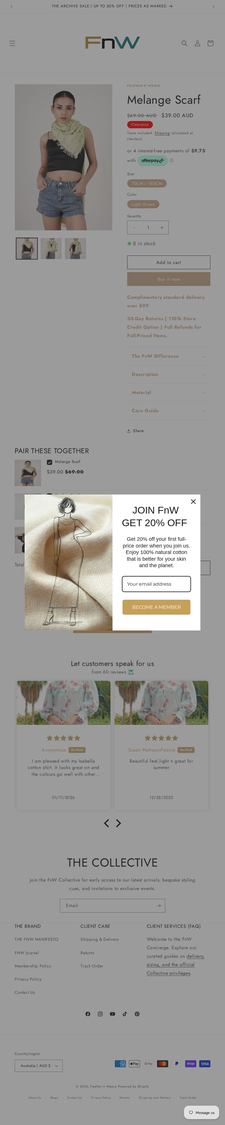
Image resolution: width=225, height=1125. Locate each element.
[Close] (193, 502)
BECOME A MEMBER (156, 607)
